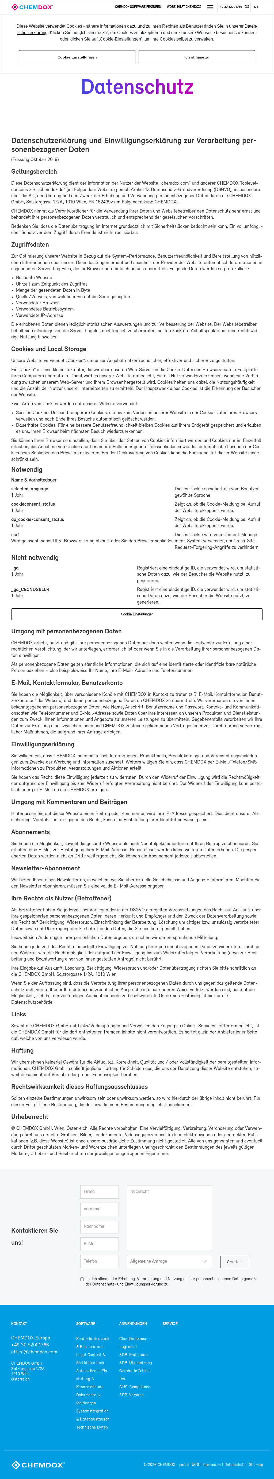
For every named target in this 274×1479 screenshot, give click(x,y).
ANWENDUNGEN (133, 1324)
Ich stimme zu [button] (197, 57)
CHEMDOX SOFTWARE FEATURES (138, 7)
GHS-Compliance (134, 1387)
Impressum (212, 1465)
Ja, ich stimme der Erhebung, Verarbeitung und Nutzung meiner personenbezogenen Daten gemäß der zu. (171, 1282)
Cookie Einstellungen (137, 614)
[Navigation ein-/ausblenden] (210, 7)
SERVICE (170, 1324)
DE (256, 7)
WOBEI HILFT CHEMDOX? (184, 7)
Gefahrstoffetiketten (135, 1375)
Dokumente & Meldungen (88, 1399)
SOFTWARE (86, 1324)
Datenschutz (234, 1465)
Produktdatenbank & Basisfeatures (92, 1343)
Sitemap (256, 1465)
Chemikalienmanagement (133, 1343)
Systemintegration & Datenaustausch (93, 1415)
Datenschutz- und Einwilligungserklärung (127, 1284)
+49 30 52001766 (230, 7)
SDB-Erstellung (133, 1355)
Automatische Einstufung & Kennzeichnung (92, 1379)
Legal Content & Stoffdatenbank (90, 1359)
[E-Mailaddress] (247, 7)
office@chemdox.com (34, 1352)
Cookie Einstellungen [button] (77, 57)
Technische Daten (92, 1428)
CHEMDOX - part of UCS (178, 1465)
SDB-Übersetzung (135, 1363)
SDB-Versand (131, 1395)
